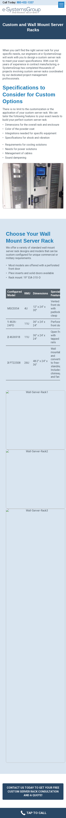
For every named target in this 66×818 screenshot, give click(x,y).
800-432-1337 (25, 2)
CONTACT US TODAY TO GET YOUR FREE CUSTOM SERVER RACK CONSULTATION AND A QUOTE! (33, 791)
